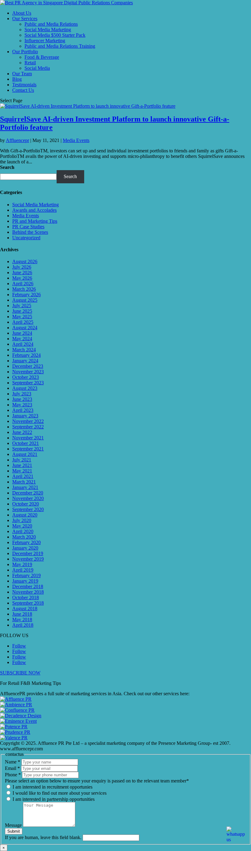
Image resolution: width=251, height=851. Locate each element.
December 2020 (27, 492)
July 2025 (21, 305)
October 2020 (25, 503)
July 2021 (21, 459)
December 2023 (27, 366)
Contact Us (23, 90)
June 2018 (22, 614)
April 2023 (22, 410)
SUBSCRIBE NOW (20, 672)
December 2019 (27, 553)
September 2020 (28, 509)
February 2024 (26, 355)
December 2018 (27, 586)
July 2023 (21, 393)
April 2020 (22, 531)
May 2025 (22, 316)
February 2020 (26, 542)
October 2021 (25, 443)
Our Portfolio (25, 51)
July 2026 (21, 267)
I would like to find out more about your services (59, 793)
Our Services (24, 18)
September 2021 (28, 448)
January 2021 (25, 487)
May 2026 (22, 278)
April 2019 (22, 570)
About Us (21, 13)
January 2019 (25, 581)
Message (14, 825)
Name (12, 761)
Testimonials (24, 84)
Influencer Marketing (44, 40)
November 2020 (28, 498)
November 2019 (28, 559)
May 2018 (22, 619)
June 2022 (22, 432)
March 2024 (24, 349)
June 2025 (22, 311)
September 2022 (28, 426)
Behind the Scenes (30, 232)
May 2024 (22, 338)
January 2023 (25, 415)
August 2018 (24, 608)
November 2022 (28, 421)
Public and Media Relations (51, 24)
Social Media (37, 68)
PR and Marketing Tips (34, 221)
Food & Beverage (41, 57)
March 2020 (24, 536)
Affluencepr (17, 140)
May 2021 (22, 470)
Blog (17, 79)
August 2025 (24, 300)
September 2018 (28, 603)
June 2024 (22, 333)
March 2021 (24, 481)
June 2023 (22, 399)
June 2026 (22, 272)
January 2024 (25, 360)
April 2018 (22, 625)
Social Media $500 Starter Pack (54, 35)
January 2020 (25, 548)
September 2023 (28, 382)
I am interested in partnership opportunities (53, 799)
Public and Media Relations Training (59, 46)
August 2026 (24, 261)
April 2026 (22, 283)
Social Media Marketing (47, 29)
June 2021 (22, 465)
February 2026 (26, 294)
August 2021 (24, 454)
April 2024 (22, 344)
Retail (30, 62)
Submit (13, 831)
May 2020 (22, 525)
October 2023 (25, 377)
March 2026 (24, 289)
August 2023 (24, 388)
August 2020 (24, 514)
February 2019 (26, 575)
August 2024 (24, 327)
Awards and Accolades (34, 210)
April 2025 (22, 322)
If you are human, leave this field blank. (44, 837)
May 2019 (22, 564)
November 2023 (28, 371)
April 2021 (22, 476)
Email (12, 768)
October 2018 (25, 597)
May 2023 (22, 404)
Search (7, 167)
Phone (13, 774)
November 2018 (28, 592)
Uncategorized (26, 237)
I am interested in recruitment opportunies (51, 786)
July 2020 (21, 520)
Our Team (22, 73)
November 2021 (28, 437)
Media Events (76, 140)
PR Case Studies (28, 226)
